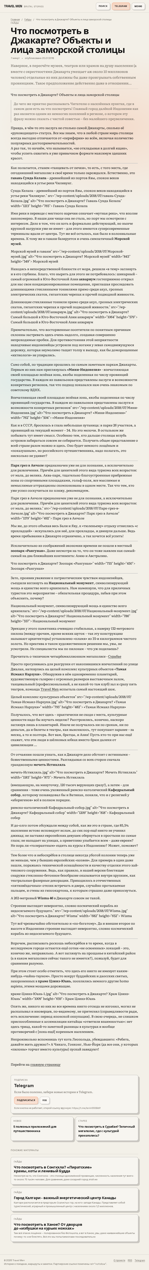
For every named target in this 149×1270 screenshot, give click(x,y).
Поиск (103, 6)
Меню (138, 6)
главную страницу (45, 1064)
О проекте (119, 1260)
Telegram (121, 6)
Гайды (27, 19)
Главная (15, 19)
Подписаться (26, 1100)
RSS (45, 1100)
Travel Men (50, 689)
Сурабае (114, 656)
